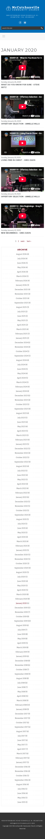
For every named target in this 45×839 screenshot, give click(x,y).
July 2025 (21, 312)
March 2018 (21, 700)
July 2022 (21, 471)
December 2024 (21, 342)
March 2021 (21, 541)
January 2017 (21, 762)
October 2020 (21, 563)
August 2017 (21, 731)
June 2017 (21, 740)
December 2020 (21, 555)
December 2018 (21, 661)
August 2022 (21, 466)
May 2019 (21, 639)
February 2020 (21, 599)
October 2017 (21, 723)
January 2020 (21, 603)
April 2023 (21, 431)
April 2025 (21, 325)
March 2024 (21, 382)
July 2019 (21, 630)
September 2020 (21, 568)
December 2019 (21, 608)
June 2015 (21, 802)
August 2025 (21, 307)
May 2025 (21, 320)
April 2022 (21, 484)
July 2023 (21, 418)
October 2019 (21, 616)
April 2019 (21, 643)
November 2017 (21, 718)
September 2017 (21, 727)
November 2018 (21, 665)
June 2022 (21, 475)
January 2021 (21, 550)
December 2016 (21, 767)
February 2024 (21, 387)
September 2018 (21, 674)
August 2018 (21, 678)
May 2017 (21, 745)
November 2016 (21, 771)
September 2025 (21, 303)
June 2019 (21, 634)
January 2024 (21, 391)
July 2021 (21, 524)
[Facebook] (20, 22)
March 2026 (21, 276)
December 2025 (21, 289)
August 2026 (21, 254)
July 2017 (21, 736)
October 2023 (21, 404)
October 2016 (21, 776)
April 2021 (21, 537)
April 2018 (21, 696)
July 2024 (21, 365)
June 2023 (21, 422)
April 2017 (21, 749)
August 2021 (21, 519)
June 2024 (21, 369)
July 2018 (21, 683)
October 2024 (21, 351)
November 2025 (21, 294)
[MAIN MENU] (3, 36)
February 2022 (21, 493)
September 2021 (21, 515)
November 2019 (21, 612)
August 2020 (21, 572)
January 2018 (21, 709)
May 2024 (21, 373)
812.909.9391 (30, 17)
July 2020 (21, 577)
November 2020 (21, 559)
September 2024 (21, 356)
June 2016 (21, 793)
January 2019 (21, 656)
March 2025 (21, 329)
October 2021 (21, 510)
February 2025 (21, 334)
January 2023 (21, 444)
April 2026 (21, 272)
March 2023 (21, 435)
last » (29, 241)
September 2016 (21, 780)
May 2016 (21, 798)
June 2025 (21, 316)
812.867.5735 (15, 17)
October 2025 (21, 298)
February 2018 (21, 705)
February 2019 (21, 652)
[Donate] (25, 22)
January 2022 (21, 497)
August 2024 (21, 360)
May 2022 (21, 479)
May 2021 (21, 533)
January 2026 (21, 285)
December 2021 (21, 502)
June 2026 (21, 263)
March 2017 (21, 753)
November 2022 (21, 453)
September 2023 (21, 409)
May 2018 (21, 692)
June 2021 (21, 528)
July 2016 (21, 789)
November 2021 (21, 506)
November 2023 (21, 400)
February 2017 (21, 758)
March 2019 (21, 647)
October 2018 (21, 670)
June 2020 (21, 581)
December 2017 (21, 714)
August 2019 (21, 625)
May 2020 (21, 586)
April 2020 (21, 590)
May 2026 (21, 267)
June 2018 (21, 687)
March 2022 (21, 488)
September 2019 (21, 621)
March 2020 (21, 594)
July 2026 (21, 259)
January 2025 (21, 338)
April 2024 (21, 378)
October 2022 (21, 457)
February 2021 (21, 546)
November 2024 (21, 347)
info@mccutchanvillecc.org (22, 823)
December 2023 (21, 396)
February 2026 (21, 281)
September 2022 (21, 462)
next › (23, 241)
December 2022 (21, 449)
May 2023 (21, 426)
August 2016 (21, 784)
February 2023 (21, 440)
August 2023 (21, 413)
